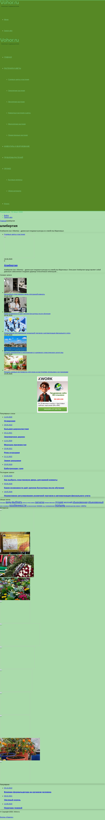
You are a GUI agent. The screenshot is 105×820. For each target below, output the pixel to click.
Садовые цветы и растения (18, 79)
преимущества (71, 506)
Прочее (7, 169)
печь (44, 506)
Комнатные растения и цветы (19, 113)
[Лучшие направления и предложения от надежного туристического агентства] (15, 351)
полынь (60, 505)
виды (9, 502)
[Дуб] (15, 714)
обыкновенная (80, 502)
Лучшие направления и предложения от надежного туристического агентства (33, 352)
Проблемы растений (13, 157)
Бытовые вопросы (15, 180)
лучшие (59, 502)
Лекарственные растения (18, 135)
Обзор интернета (14, 191)
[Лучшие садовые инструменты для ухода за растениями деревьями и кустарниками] (15, 370)
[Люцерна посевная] (15, 783)
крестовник (31, 502)
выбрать (17, 502)
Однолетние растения (16, 90)
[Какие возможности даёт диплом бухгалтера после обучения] (15, 312)
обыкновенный (95, 502)
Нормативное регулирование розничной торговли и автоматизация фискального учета (37, 333)
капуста (25, 502)
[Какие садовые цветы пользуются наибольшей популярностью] (15, 599)
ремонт (78, 506)
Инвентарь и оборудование (17, 146)
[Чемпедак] (17, 531)
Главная (3, 221)
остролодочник (31, 506)
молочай (68, 502)
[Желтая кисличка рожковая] (15, 622)
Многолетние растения (17, 124)
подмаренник (50, 506)
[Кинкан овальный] (20, 760)
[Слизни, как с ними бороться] (16, 691)
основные (6, 506)
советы (83, 506)
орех (1, 506)
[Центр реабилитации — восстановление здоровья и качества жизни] (20, 645)
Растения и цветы (12, 68)
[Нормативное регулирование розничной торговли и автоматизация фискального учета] (15, 331)
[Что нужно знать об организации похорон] (17, 577)
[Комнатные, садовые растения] (9, 7)
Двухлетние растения (16, 102)
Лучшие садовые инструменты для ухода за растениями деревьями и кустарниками (36, 372)
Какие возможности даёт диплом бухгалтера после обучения (27, 314)
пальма (39, 506)
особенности (17, 505)
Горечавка (2, 502)
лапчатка (39, 502)
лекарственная (50, 502)
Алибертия (11, 265)
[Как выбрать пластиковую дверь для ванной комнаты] (15, 292)
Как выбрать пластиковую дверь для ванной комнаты (24, 294)
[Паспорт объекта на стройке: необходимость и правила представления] (15, 554)
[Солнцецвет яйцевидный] (15, 737)
